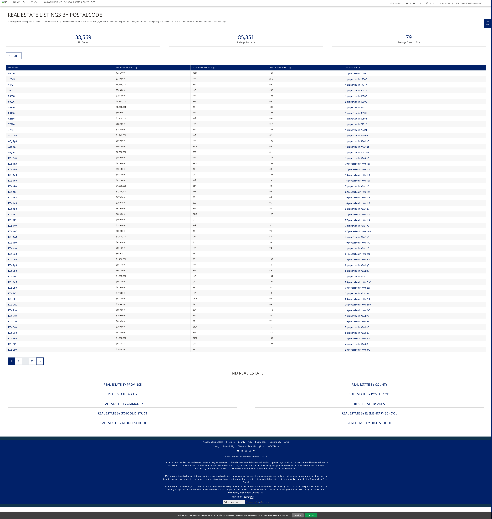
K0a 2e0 (12, 259)
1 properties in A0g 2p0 (357, 141)
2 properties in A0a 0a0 (357, 135)
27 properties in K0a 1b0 (357, 169)
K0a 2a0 (12, 253)
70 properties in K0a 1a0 (357, 163)
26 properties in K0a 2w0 (358, 304)
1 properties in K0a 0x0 (357, 158)
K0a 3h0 (12, 338)
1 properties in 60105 (356, 113)
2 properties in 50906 (356, 101)
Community (275, 441)
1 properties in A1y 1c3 (357, 152)
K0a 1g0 (12, 180)
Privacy (216, 446)
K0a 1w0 (12, 231)
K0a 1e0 (12, 175)
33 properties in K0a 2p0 (357, 287)
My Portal (445, 3)
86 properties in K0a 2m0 (358, 282)
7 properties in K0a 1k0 (357, 186)
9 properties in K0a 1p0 (357, 208)
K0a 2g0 (12, 265)
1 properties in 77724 (356, 129)
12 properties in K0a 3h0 (357, 338)
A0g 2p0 (12, 141)
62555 (11, 118)
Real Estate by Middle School (123, 423)
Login (457, 3)
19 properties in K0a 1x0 (357, 242)
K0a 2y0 (12, 315)
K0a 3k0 (12, 349)
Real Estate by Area (369, 404)
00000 (11, 73)
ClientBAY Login (254, 446)
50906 (11, 101)
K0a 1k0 (12, 186)
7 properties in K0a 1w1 (357, 236)
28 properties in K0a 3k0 (357, 349)
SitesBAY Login (272, 446)
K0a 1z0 (12, 248)
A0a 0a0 (12, 135)
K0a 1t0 (12, 220)
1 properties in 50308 (356, 96)
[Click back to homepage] (47, 1)
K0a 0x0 (12, 158)
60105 (11, 113)
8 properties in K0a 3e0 (357, 332)
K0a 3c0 (12, 327)
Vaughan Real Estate (213, 441)
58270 (11, 107)
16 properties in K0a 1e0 (357, 175)
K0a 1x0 (12, 242)
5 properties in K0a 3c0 (357, 327)
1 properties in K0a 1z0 (357, 248)
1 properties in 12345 (356, 79)
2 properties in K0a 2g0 (357, 265)
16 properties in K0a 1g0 (357, 180)
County (241, 441)
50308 (11, 96)
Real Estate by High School (369, 423)
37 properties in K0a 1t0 (357, 220)
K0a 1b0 (12, 169)
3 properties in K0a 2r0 (357, 293)
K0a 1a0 (12, 163)
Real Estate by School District (122, 413)
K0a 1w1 (12, 236)
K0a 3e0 (12, 332)
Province (230, 441)
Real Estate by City (122, 394)
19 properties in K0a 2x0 (357, 310)
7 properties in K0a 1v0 (357, 225)
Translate (265, 502)
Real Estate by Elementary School (369, 413)
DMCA (241, 446)
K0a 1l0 (12, 191)
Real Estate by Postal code (369, 394)
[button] (488, 23)
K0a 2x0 (12, 310)
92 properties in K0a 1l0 (357, 191)
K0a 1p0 (12, 208)
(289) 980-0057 (396, 3)
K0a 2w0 (12, 304)
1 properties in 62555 (356, 118)
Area (286, 441)
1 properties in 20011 (356, 90)
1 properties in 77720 (356, 124)
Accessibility (228, 446)
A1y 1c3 (12, 152)
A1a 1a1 (12, 146)
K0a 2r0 (12, 293)
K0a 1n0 (12, 203)
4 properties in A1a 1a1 (357, 146)
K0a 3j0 (12, 344)
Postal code (260, 441)
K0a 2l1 (12, 276)
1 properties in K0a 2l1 (356, 276)
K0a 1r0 (12, 214)
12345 (11, 79)
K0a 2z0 (12, 321)
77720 (11, 124)
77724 (11, 129)
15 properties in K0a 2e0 (357, 259)
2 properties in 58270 (356, 107)
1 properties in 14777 (356, 84)
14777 (11, 84)
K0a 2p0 (12, 287)
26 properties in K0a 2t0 (357, 298)
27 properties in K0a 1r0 (357, 214)
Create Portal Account (472, 3)
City (250, 441)
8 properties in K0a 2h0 (357, 270)
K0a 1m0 (12, 197)
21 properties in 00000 (356, 73)
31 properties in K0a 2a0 (357, 253)
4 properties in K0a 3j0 (356, 344)
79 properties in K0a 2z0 (357, 321)
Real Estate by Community (123, 404)
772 (33, 361)
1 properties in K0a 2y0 (357, 315)
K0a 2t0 (12, 298)
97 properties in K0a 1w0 (358, 231)
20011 (11, 90)
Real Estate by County (369, 384)
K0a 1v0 (12, 225)
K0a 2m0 (12, 282)
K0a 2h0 (12, 270)
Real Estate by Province (123, 384)
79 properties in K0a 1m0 (358, 197)
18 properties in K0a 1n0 (357, 203)
